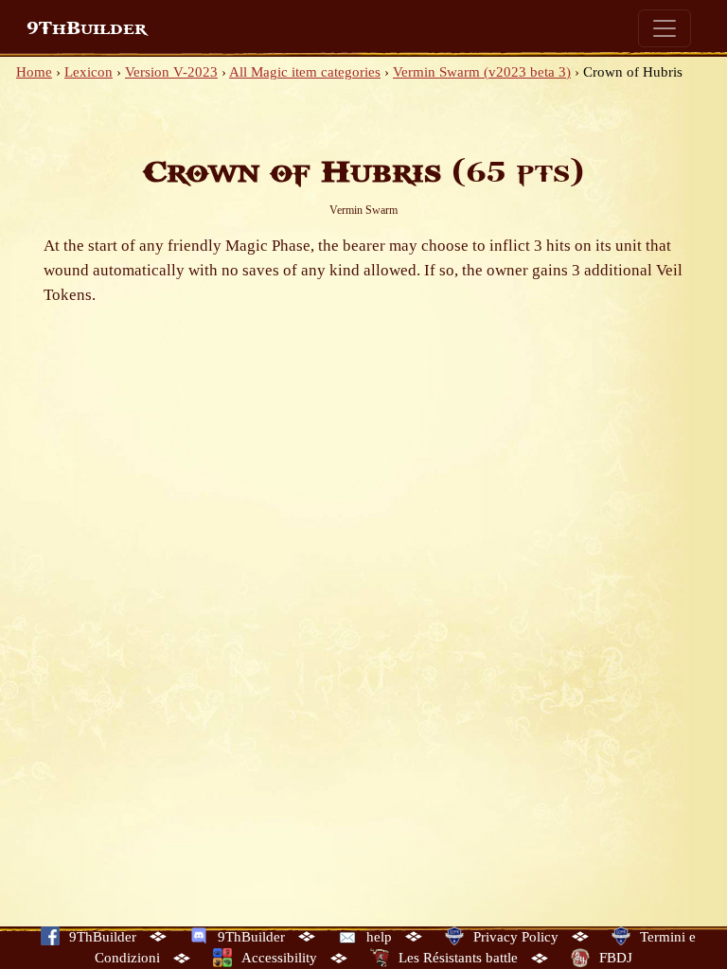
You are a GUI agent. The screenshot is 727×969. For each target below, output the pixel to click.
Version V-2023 (171, 71)
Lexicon (88, 71)
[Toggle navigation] (664, 28)
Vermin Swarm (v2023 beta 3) (482, 71)
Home (34, 71)
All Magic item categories (305, 71)
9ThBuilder (87, 28)
